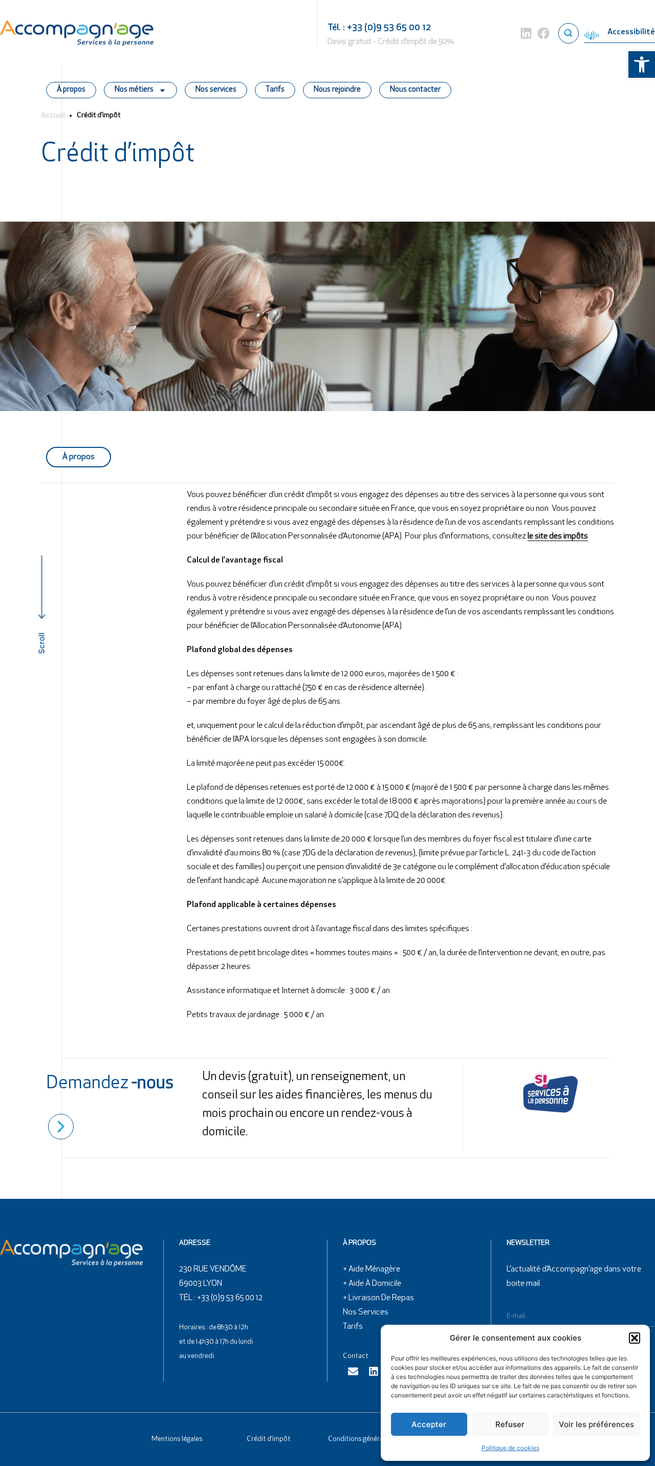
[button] (641, 64)
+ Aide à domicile (372, 1284)
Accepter (428, 1424)
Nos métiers (134, 90)
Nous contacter (415, 90)
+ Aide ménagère (371, 1269)
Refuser (510, 1424)
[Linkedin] (526, 33)
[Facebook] (543, 33)
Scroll (42, 643)
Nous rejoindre (337, 90)
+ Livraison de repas (378, 1298)
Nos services (215, 90)
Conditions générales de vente (373, 1439)
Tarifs (275, 90)
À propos (71, 90)
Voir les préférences (596, 1424)
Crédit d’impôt (269, 1439)
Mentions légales (177, 1439)
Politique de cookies (510, 1448)
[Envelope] (353, 1371)
